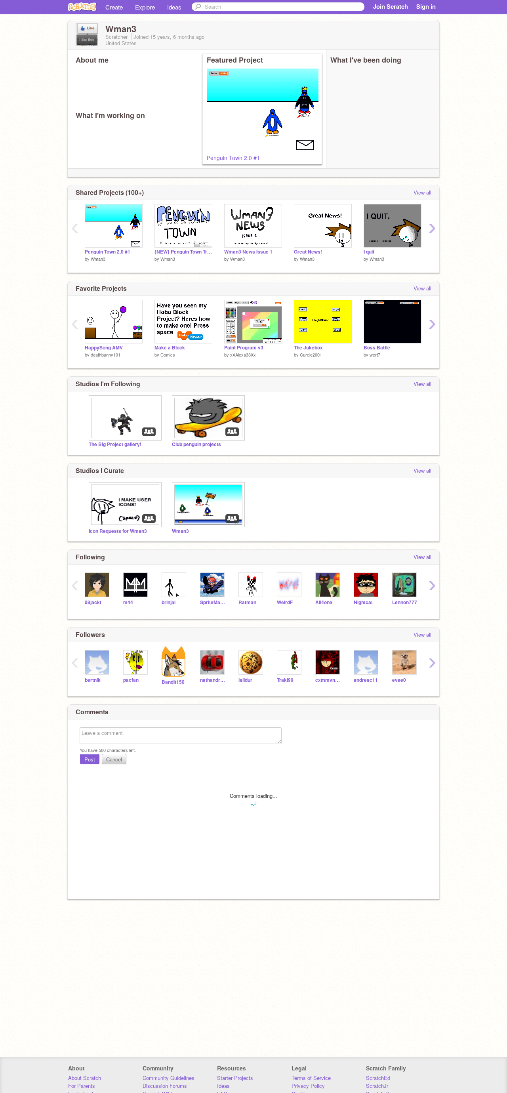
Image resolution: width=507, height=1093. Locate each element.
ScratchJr (377, 1085)
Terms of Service (311, 1078)
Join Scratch (390, 6)
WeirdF (285, 602)
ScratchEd (378, 1078)
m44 (128, 602)
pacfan (131, 680)
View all (422, 192)
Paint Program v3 (243, 347)
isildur (245, 680)
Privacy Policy (308, 1085)
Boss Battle (377, 347)
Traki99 (285, 680)
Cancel (114, 759)
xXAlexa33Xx (243, 354)
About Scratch (84, 1078)
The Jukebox (308, 347)
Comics (167, 354)
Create (114, 7)
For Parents (81, 1085)
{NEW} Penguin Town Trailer (183, 251)
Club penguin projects (196, 444)
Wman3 (98, 259)
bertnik (93, 680)
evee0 (399, 680)
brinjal (168, 602)
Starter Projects (235, 1078)
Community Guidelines (168, 1078)
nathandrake (213, 680)
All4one (323, 602)
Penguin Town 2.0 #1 (233, 158)
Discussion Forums (165, 1085)
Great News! (308, 251)
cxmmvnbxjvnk (328, 680)
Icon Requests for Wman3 (118, 531)
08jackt (93, 602)
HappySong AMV (104, 347)
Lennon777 (404, 602)
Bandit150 (173, 682)
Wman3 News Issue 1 (248, 251)
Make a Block (169, 347)
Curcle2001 (311, 354)
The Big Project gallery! (115, 444)
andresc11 (366, 680)
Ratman (247, 602)
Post (89, 759)
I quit (369, 251)
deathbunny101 (105, 354)
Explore (145, 7)
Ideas (174, 7)
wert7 (375, 354)
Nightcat (363, 602)
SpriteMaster (213, 602)
